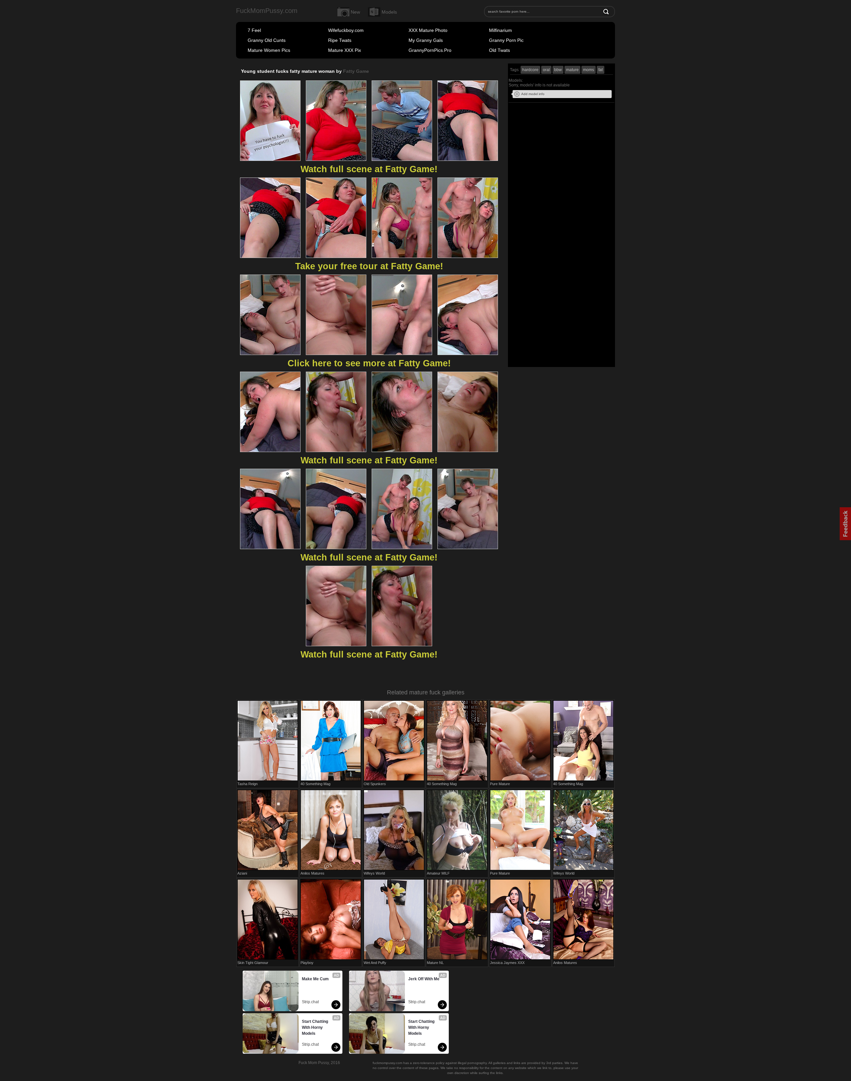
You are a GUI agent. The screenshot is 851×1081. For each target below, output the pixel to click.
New (355, 12)
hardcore (530, 69)
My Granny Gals (426, 40)
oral (546, 69)
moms (588, 69)
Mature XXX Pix (344, 50)
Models (389, 12)
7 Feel (254, 30)
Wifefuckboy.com (346, 30)
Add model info (533, 94)
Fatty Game (356, 71)
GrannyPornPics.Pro (430, 50)
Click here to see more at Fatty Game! (369, 363)
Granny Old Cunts (267, 40)
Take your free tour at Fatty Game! (369, 266)
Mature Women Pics (269, 50)
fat (600, 69)
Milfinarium (500, 30)
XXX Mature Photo (428, 30)
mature (572, 69)
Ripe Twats (339, 40)
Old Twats (499, 50)
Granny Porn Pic (506, 40)
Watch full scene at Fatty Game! (369, 169)
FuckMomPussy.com (267, 10)
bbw (558, 69)
